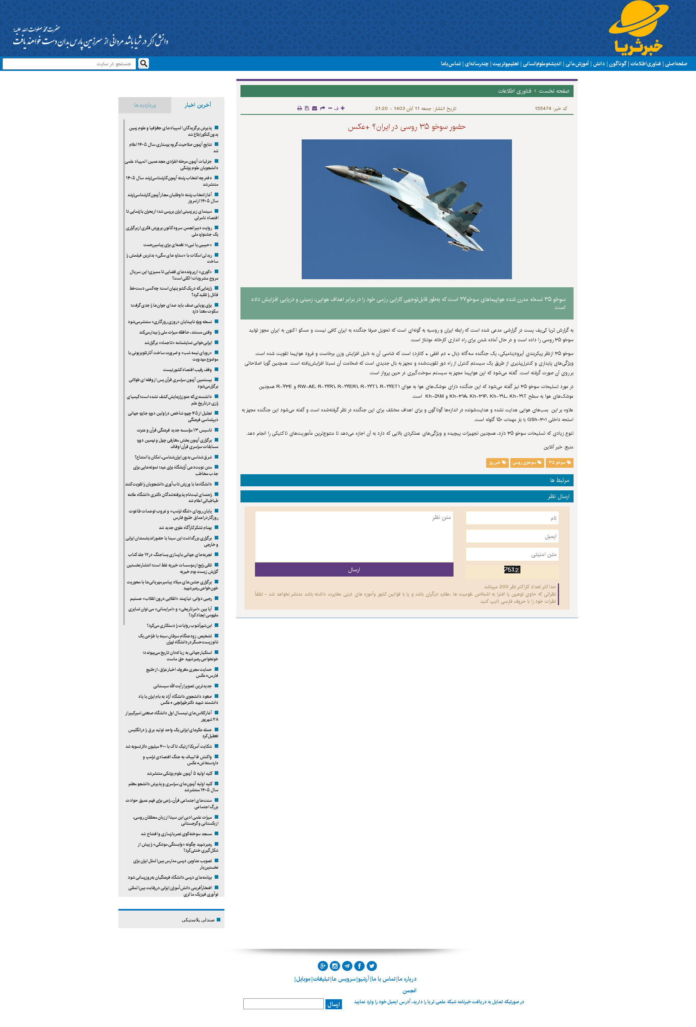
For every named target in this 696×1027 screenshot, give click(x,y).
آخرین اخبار (197, 105)
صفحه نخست (554, 91)
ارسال (333, 1004)
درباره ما (407, 979)
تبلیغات (321, 979)
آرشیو (363, 979)
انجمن (409, 991)
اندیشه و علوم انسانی (542, 63)
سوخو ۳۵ (558, 462)
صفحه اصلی (676, 63)
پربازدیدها (145, 105)
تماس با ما (451, 63)
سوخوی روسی (525, 462)
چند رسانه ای (477, 63)
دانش (599, 63)
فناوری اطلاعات (645, 63)
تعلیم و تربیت (506, 63)
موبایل (303, 979)
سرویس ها (344, 979)
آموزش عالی (577, 63)
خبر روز (495, 462)
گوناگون (617, 63)
